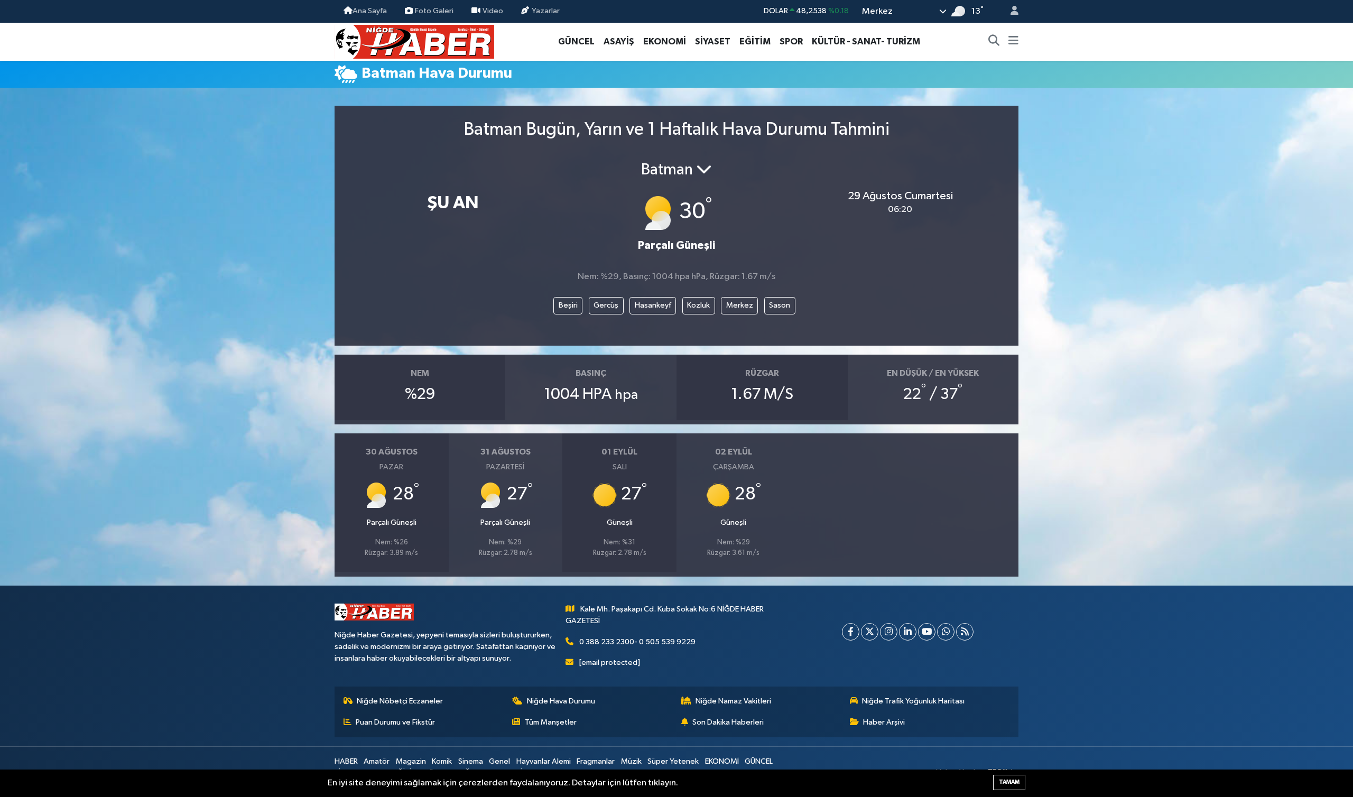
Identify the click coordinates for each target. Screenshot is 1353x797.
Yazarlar (546, 11)
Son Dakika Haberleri (728, 722)
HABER (346, 761)
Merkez (739, 305)
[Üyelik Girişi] (1010, 11)
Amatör (377, 761)
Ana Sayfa (370, 11)
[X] (869, 632)
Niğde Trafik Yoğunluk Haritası (913, 701)
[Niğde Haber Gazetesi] (414, 41)
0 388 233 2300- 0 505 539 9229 (637, 642)
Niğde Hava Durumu (561, 701)
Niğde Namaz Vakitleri (733, 701)
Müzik (631, 761)
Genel (499, 761)
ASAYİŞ (619, 41)
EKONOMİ (664, 41)
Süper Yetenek (673, 761)
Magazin (411, 761)
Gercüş (606, 305)
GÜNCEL (576, 41)
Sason (779, 305)
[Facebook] (850, 632)
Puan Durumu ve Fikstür (395, 722)
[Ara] (994, 42)
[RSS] (965, 632)
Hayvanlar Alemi (543, 761)
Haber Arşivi (884, 722)
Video (493, 11)
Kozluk (698, 305)
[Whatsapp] (945, 632)
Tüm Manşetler (551, 722)
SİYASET (712, 41)
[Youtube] (926, 632)
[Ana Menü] (1013, 42)
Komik (442, 761)
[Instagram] (888, 632)
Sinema (470, 761)
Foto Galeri (434, 11)
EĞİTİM (755, 41)
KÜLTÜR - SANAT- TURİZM (866, 41)
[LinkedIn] (907, 632)
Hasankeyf (653, 305)
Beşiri (568, 305)
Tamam (1009, 782)
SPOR (791, 41)
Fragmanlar (596, 761)
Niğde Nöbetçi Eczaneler (400, 701)
